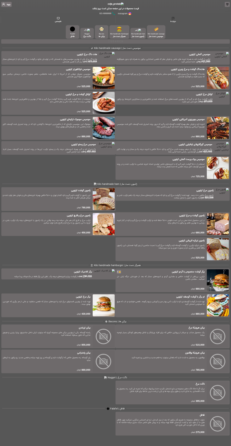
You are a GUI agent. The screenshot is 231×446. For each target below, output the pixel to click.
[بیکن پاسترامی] (104, 361)
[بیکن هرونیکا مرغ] (218, 336)
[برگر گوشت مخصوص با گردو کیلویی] (218, 280)
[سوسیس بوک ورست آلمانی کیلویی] (218, 168)
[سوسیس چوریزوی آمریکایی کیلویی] (218, 128)
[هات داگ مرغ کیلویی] (107, 58)
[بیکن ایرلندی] (104, 336)
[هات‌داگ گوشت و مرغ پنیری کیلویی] (218, 78)
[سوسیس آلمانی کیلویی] (221, 58)
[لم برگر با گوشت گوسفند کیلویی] (218, 305)
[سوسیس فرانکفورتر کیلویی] (104, 78)
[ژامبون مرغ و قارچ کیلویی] (104, 224)
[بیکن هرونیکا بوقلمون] (218, 361)
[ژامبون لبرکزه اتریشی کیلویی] (218, 249)
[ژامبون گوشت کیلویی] (104, 199)
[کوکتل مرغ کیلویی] (222, 98)
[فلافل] (218, 424)
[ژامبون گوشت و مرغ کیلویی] (218, 224)
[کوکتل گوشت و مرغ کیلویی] (104, 103)
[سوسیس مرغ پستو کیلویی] (106, 148)
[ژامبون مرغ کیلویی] (222, 194)
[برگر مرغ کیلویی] (104, 305)
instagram (123, 13)
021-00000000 (105, 13)
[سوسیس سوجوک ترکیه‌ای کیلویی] (104, 128)
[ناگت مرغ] (218, 392)
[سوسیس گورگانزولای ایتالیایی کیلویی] (222, 148)
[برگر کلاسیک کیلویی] (104, 273)
